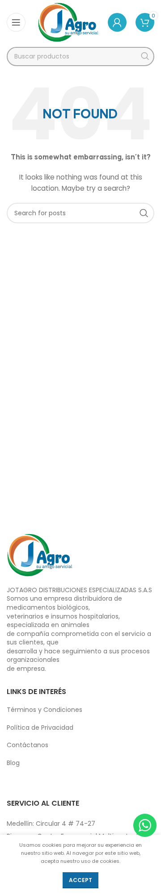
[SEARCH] (144, 56)
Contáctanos (27, 744)
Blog (13, 762)
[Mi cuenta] (117, 22)
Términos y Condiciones (44, 709)
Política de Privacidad (40, 727)
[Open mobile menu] (16, 22)
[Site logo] (68, 21)
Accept (80, 880)
